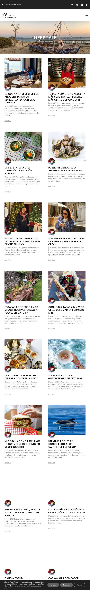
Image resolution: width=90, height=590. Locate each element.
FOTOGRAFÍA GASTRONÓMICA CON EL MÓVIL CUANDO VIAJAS (66, 511)
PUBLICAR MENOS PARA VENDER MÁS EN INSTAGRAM (65, 169)
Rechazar (66, 585)
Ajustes (79, 585)
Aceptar (53, 585)
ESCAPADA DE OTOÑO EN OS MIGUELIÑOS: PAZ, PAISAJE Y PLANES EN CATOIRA (21, 310)
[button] (72, 4)
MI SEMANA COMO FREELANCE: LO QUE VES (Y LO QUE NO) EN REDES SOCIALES (22, 444)
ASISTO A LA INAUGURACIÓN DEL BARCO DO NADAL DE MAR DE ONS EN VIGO (22, 241)
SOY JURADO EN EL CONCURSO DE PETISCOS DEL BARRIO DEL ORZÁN (66, 241)
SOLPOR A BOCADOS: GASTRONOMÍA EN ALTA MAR (65, 377)
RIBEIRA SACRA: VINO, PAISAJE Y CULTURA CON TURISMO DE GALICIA (22, 512)
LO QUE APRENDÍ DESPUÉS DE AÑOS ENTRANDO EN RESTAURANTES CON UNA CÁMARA (21, 98)
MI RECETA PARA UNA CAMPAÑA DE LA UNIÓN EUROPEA (18, 170)
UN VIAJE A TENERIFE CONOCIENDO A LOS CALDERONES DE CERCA (62, 444)
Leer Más (7, 121)
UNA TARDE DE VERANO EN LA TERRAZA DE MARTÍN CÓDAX (21, 377)
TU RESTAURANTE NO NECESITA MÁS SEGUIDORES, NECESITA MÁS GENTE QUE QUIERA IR (66, 96)
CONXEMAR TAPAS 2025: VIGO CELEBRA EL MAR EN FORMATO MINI (66, 310)
